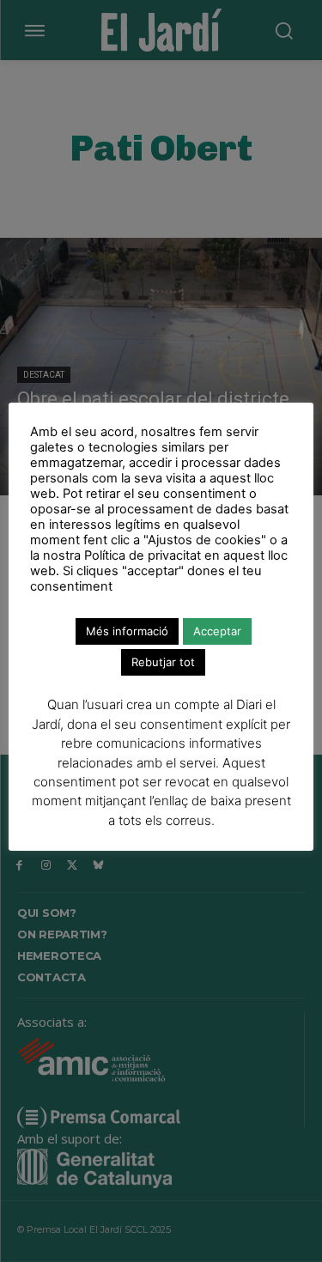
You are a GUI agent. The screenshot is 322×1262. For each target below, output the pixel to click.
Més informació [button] (127, 631)
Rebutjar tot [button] (163, 662)
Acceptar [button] (217, 631)
